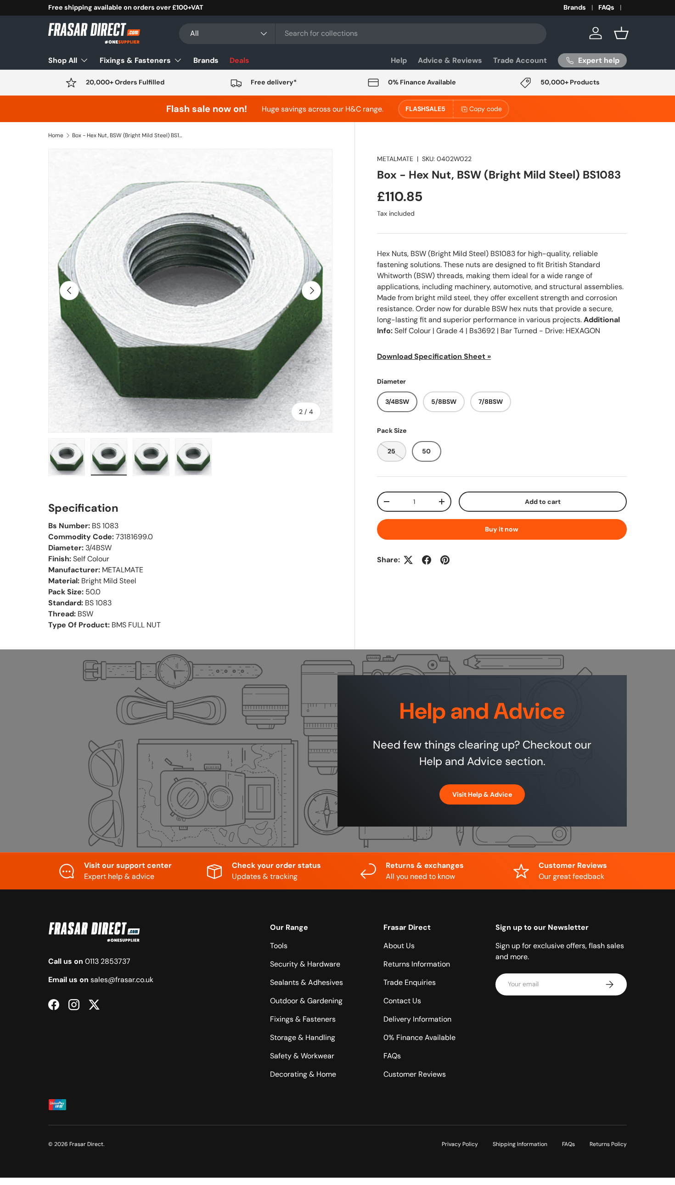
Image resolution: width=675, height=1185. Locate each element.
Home (55, 135)
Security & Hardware (305, 964)
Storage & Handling (302, 1037)
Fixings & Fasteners (135, 60)
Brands (574, 7)
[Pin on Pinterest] (445, 560)
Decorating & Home (303, 1074)
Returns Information (416, 964)
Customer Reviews (414, 1074)
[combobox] (362, 33)
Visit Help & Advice (482, 794)
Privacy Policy (460, 1144)
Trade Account (520, 60)
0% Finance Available (419, 1037)
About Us (399, 945)
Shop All (62, 60)
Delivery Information (417, 1019)
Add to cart (543, 501)
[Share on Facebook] (426, 560)
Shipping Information (520, 1144)
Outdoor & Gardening (306, 1001)
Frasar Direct (86, 1144)
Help (399, 60)
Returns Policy (608, 1144)
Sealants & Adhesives (306, 982)
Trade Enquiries (409, 982)
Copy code (485, 109)
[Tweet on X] (408, 560)
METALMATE (395, 159)
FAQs (606, 7)
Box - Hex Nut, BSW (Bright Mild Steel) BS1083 (127, 135)
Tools (278, 945)
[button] (621, 33)
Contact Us (402, 1001)
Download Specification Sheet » (434, 356)
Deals (239, 60)
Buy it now (501, 529)
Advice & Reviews (450, 60)
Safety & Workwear (302, 1056)
